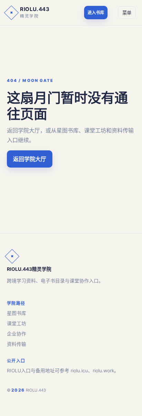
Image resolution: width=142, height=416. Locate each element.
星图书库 (16, 313)
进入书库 (96, 12)
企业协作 (16, 334)
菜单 (126, 12)
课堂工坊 (16, 323)
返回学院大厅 (29, 159)
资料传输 (16, 344)
